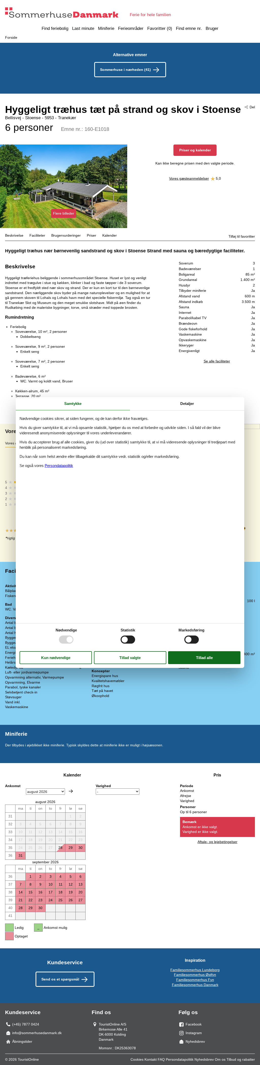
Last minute (83, 28)
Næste (71, 791)
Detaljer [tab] (187, 403)
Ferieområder (130, 28)
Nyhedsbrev (204, 1059)
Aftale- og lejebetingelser (217, 842)
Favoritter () (159, 28)
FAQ (161, 1059)
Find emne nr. (189, 28)
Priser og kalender (195, 150)
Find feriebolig (55, 28)
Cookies (137, 1059)
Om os (220, 1059)
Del (252, 107)
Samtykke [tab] (73, 403)
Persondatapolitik (179, 1059)
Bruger (212, 28)
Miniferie (106, 28)
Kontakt (150, 1059)
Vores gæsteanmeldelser (189, 178)
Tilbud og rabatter (240, 1059)
